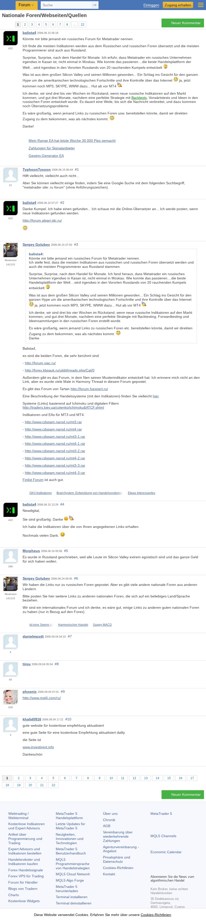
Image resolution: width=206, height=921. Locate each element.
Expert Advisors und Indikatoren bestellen (24, 851)
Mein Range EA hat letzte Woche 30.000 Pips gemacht (72, 141)
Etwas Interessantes (141, 493)
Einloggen (151, 5)
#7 (70, 636)
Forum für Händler (23, 882)
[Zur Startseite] (3, 24)
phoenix (30, 692)
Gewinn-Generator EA (46, 156)
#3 (76, 244)
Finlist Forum (33, 480)
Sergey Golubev (36, 244)
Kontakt (109, 874)
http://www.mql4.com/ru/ (42, 698)
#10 (68, 719)
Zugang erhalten (178, 5)
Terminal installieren (71, 897)
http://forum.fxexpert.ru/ (89, 389)
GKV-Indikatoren (40, 493)
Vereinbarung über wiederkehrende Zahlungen (118, 836)
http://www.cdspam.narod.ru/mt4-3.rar (55, 473)
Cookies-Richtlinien (118, 868)
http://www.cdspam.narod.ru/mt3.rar (53, 422)
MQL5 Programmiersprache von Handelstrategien (73, 863)
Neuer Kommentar (186, 23)
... (74, 24)
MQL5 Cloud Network (73, 874)
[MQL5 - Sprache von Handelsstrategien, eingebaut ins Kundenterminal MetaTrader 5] (8, 5)
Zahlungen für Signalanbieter (52, 148)
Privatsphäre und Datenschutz (116, 859)
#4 (62, 504)
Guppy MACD (102, 625)
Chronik (109, 820)
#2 (62, 203)
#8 (57, 664)
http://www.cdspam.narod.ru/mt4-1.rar (55, 444)
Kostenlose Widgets (24, 901)
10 (111, 778)
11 (122, 778)
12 (134, 778)
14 (157, 778)
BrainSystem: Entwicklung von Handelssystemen (90, 493)
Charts (13, 895)
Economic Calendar (166, 852)
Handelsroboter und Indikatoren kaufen (24, 861)
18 (7, 785)
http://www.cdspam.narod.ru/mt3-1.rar (55, 437)
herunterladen (67, 889)
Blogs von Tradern (22, 889)
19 (19, 785)
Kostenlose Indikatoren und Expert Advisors (26, 826)
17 (192, 778)
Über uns (110, 814)
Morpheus (31, 551)
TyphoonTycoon (37, 169)
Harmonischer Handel (73, 625)
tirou (27, 664)
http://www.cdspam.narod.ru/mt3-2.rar (55, 451)
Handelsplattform (69, 816)
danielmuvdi (33, 636)
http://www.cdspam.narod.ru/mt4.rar (53, 429)
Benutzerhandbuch (71, 851)
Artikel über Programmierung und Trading (25, 838)
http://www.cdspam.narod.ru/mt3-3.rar (55, 465)
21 (42, 785)
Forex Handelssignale (25, 870)
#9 (63, 692)
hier (156, 396)
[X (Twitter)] (170, 870)
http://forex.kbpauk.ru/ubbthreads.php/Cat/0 (59, 370)
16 (180, 778)
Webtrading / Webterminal (18, 816)
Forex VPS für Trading (26, 876)
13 (146, 778)
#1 (77, 169)
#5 (66, 551)
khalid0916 (32, 719)
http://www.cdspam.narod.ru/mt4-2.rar (55, 458)
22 (82, 24)
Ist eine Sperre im (41, 625)
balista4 (29, 33)
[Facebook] (153, 870)
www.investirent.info (38, 747)
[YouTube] (178, 870)
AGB (106, 826)
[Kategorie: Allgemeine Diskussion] (10, 24)
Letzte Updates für (70, 826)
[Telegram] (162, 870)
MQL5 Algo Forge (70, 880)
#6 (76, 578)
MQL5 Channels (163, 836)
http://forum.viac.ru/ (40, 363)
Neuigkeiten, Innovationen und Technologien (69, 838)
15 (169, 778)
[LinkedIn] (186, 870)
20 (30, 785)
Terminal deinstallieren (73, 903)
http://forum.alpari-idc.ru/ (42, 220)
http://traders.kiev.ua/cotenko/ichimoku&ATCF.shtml (63, 407)
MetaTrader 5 (161, 814)
